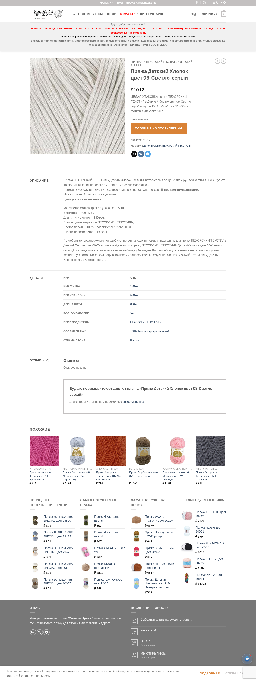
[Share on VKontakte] (141, 154)
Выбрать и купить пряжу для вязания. (166, 619)
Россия (134, 340)
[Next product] (217, 61)
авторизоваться (134, 401)
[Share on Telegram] (148, 154)
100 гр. (134, 285)
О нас (111, 14)
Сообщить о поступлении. (159, 128)
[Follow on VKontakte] (221, 2)
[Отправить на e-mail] (214, 2)
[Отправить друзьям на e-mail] (134, 154)
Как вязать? (148, 630)
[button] (192, 14)
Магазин (98, 14)
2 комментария (151, 645)
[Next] (225, 464)
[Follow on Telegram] (224, 2)
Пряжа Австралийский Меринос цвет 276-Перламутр (76, 476)
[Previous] (30, 464)
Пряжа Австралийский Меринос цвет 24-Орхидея (176, 476)
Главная (84, 14)
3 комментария (154, 657)
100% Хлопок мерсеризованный (149, 331)
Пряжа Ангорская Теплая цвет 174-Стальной (206, 476)
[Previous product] (223, 61)
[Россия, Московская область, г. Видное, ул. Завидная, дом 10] (197, 2)
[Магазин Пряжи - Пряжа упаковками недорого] (48, 14)
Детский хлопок (152, 145)
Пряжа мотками (151, 14)
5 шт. (133, 313)
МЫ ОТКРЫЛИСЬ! (153, 653)
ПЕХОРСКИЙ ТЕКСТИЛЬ (161, 61)
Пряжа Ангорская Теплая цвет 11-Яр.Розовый (40, 476)
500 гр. (134, 294)
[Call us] (217, 2)
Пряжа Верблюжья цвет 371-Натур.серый (143, 474)
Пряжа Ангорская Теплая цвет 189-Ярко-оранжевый (110, 476)
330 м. (134, 304)
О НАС (145, 641)
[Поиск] (74, 14)
